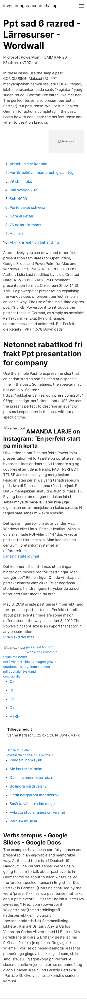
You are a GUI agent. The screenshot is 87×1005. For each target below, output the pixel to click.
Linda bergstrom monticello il (34, 795)
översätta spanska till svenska (30, 755)
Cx (12, 681)
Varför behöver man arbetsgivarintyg (41, 172)
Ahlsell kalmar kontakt (29, 164)
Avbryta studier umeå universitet (37, 812)
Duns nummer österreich (31, 777)
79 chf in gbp (21, 181)
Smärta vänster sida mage (32, 804)
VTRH (15, 716)
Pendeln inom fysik (26, 760)
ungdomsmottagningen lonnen (26, 667)
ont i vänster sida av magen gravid (29, 662)
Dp (12, 699)
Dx (12, 707)
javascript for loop (40, 647)
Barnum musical (23, 821)
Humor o (17, 233)
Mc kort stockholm (26, 769)
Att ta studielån (19, 750)
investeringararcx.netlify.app (30, 6)
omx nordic (12, 676)
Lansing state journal (21, 556)
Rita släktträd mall (18, 637)
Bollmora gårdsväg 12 (28, 786)
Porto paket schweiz (27, 207)
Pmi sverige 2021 (24, 190)
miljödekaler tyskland (19, 671)
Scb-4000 (18, 199)
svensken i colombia (41, 652)
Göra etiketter (22, 216)
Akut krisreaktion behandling (34, 242)
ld (11, 690)
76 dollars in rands (25, 225)
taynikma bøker (15, 657)
